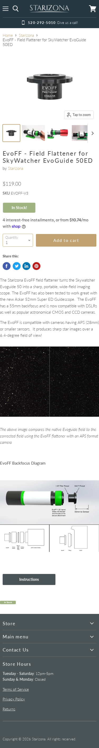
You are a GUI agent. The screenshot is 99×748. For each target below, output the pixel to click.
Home (8, 35)
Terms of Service (16, 689)
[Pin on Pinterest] (36, 266)
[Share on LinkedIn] (26, 266)
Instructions (29, 579)
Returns (9, 709)
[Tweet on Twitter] (17, 266)
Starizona (26, 35)
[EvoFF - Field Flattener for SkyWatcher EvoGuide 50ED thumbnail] (11, 133)
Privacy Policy (14, 699)
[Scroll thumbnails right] (91, 133)
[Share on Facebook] (7, 266)
